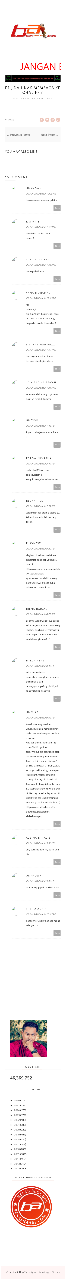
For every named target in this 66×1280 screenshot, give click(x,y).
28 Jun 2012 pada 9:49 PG (40, 880)
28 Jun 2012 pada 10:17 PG (41, 914)
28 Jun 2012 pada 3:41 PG (40, 463)
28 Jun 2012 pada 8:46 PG (40, 665)
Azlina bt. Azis (38, 837)
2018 (17, 1139)
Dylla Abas (35, 660)
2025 (17, 1105)
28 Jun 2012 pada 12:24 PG (41, 349)
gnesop (32, 420)
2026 (17, 1100)
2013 (17, 1163)
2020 (17, 1129)
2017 (17, 1144)
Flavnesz (33, 543)
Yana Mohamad (38, 292)
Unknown (34, 188)
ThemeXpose (30, 1272)
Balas (57, 208)
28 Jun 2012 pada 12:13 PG (41, 264)
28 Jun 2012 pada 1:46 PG (40, 425)
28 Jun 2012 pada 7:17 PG (40, 506)
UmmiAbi (33, 712)
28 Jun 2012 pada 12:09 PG (41, 226)
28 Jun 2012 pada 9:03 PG (40, 717)
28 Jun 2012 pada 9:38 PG (40, 843)
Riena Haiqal (36, 608)
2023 (17, 1115)
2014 (17, 1158)
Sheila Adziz (36, 908)
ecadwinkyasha (38, 458)
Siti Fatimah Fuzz (40, 344)
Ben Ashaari (23, 98)
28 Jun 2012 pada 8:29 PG (40, 548)
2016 (17, 1149)
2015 (17, 1154)
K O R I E (32, 221)
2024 (17, 1110)
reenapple (34, 500)
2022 (17, 1119)
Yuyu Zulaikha (38, 259)
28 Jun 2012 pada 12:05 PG (41, 193)
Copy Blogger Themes (49, 1272)
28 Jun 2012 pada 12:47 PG (41, 387)
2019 (17, 1134)
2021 (17, 1124)
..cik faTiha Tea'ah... (42, 382)
